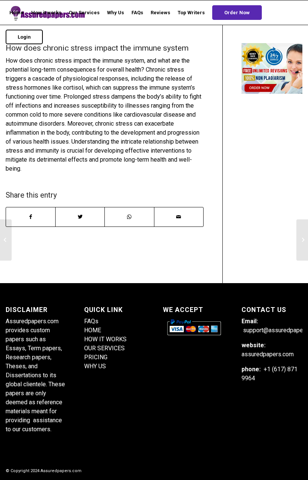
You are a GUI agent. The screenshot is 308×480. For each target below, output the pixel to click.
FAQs (91, 321)
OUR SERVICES (104, 348)
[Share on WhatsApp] (129, 216)
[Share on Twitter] (80, 216)
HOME (92, 330)
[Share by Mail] (178, 216)
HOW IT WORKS (105, 339)
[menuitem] (16, 12)
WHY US (95, 366)
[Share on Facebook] (30, 216)
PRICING (95, 357)
